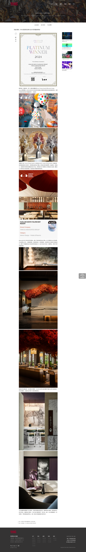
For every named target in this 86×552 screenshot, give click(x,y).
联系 (70, 4)
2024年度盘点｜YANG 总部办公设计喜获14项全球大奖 (28, 523)
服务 (61, 4)
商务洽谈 (54, 538)
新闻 (65, 4)
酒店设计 (39, 538)
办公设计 (39, 541)
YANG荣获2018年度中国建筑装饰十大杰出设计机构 (27, 521)
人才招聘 (54, 540)
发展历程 (33, 540)
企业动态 (36, 25)
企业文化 (33, 543)
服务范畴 (44, 538)
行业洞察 (49, 25)
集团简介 (33, 538)
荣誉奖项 (33, 541)
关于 (52, 4)
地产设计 (39, 540)
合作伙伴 (44, 540)
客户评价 (44, 541)
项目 (56, 4)
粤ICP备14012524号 (13, 547)
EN (74, 4)
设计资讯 (43, 25)
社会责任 (33, 545)
